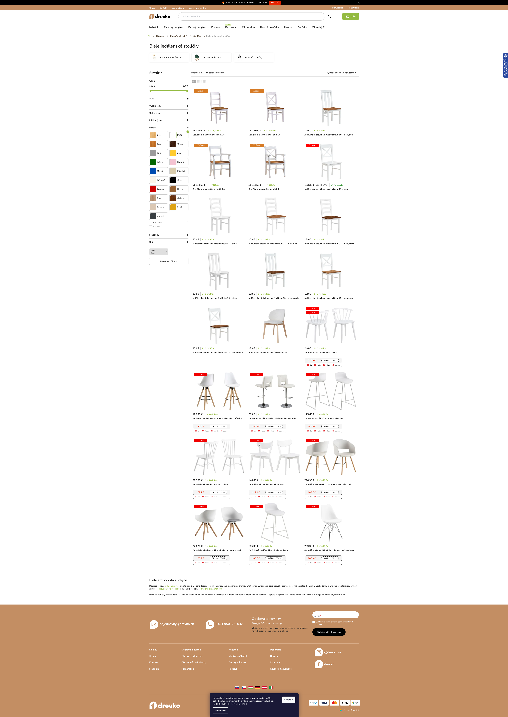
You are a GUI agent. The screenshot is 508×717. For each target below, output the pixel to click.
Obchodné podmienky (193, 662)
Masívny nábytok (238, 656)
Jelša (159, 144)
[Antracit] (153, 216)
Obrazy (274, 656)
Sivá (159, 153)
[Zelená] (153, 162)
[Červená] (153, 189)
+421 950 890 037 (229, 624)
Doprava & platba (197, 8)
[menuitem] (154, 27)
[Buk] (153, 135)
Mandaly (275, 662)
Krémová (161, 180)
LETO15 (330, 360)
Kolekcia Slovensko (281, 668)
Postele (233, 668)
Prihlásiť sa (334, 632)
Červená (160, 189)
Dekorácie (275, 649)
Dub (159, 198)
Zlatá (179, 207)
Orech (180, 144)
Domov (153, 649)
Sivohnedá (171, 222)
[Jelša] (153, 144)
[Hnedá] (173, 189)
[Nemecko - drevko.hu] (257, 687)
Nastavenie (220, 710)
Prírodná (181, 171)
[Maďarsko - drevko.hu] (250, 687)
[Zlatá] (173, 207)
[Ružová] (173, 162)
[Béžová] (153, 207)
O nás (152, 8)
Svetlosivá (171, 226)
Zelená (160, 162)
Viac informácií (240, 703)
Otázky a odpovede (192, 656)
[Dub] (153, 198)
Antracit (160, 216)
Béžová (160, 207)
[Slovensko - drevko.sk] (237, 687)
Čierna (180, 180)
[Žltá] (173, 153)
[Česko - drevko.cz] (244, 687)
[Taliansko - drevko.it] (271, 687)
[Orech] (173, 144)
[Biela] (173, 135)
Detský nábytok (237, 662)
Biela (179, 135)
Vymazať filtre (169, 261)
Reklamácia (187, 668)
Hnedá (180, 189)
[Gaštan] (173, 198)
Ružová (180, 162)
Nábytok (233, 649)
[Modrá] (153, 171)
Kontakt (163, 8)
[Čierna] (173, 180)
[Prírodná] (173, 171)
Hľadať (329, 16)
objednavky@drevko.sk (177, 624)
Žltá (179, 153)
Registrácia (353, 7)
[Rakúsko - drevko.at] (264, 687)
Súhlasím (288, 699)
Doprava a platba (191, 649)
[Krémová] (153, 180)
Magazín (154, 668)
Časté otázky (178, 8)
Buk (159, 135)
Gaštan (180, 198)
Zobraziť (274, 2)
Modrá (160, 171)
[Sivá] (153, 153)
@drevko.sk (332, 652)
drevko (329, 664)
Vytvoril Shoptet (351, 710)
